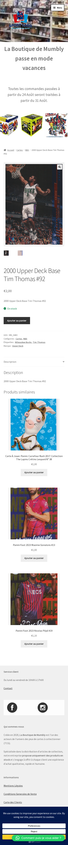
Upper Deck (17, 345)
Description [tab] (10, 361)
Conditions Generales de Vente (20, 794)
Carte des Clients (13, 802)
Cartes (19, 150)
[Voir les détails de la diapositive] (25, 125)
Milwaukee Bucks (23, 342)
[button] (59, 167)
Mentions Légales (13, 785)
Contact (8, 688)
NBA (27, 150)
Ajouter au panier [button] (34, 472)
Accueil (10, 150)
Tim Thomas (39, 342)
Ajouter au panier (16, 320)
